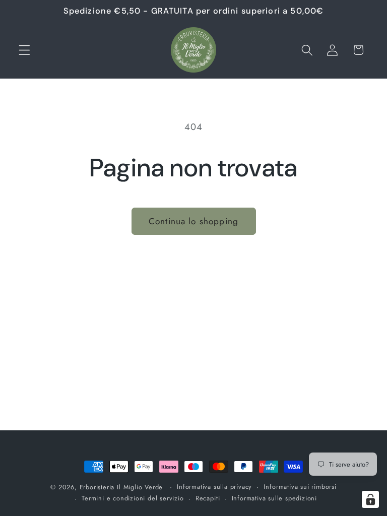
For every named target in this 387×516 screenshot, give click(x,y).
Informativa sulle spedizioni (274, 498)
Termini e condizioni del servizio (133, 498)
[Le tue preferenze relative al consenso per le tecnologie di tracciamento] (370, 499)
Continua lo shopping (193, 221)
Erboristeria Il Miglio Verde (121, 487)
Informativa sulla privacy (214, 486)
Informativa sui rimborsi (300, 486)
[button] (24, 50)
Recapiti (208, 498)
